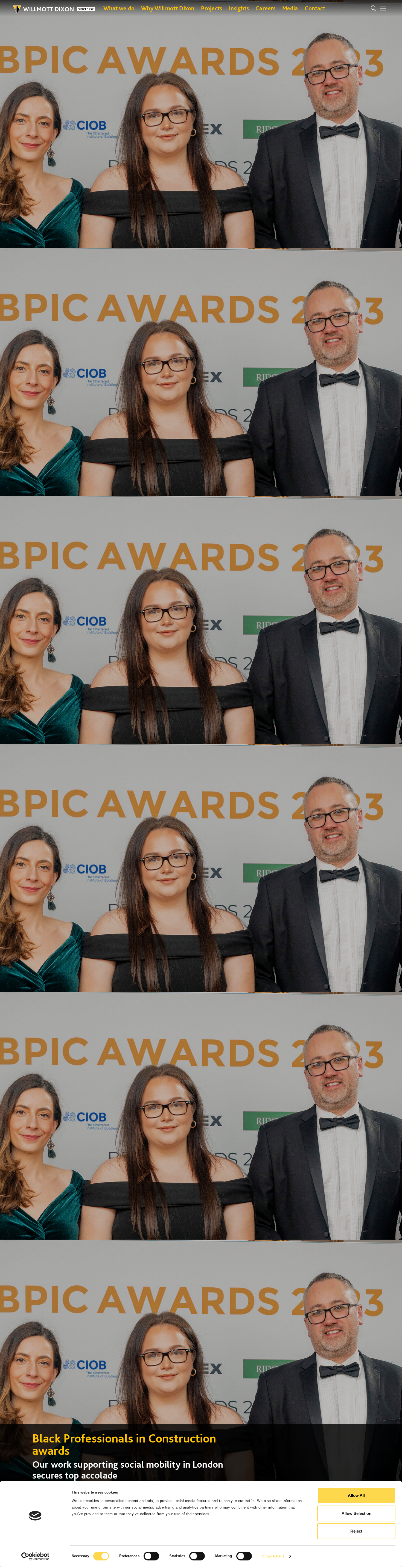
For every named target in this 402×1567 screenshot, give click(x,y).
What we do (119, 8)
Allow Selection (356, 1513)
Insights (239, 8)
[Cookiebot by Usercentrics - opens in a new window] (35, 1556)
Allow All (356, 1495)
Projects (211, 8)
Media (290, 8)
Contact (315, 8)
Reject (356, 1531)
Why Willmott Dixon (167, 8)
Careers (265, 8)
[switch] (151, 1556)
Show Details (273, 1556)
